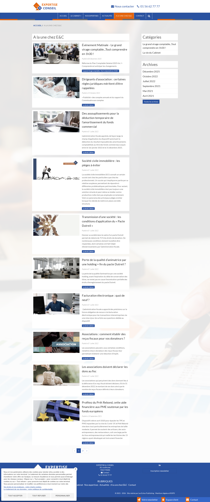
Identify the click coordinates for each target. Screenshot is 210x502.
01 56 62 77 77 (150, 6)
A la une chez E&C (124, 16)
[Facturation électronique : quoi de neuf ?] (56, 303)
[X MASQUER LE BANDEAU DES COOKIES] (75, 469)
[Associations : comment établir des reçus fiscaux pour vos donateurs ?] (56, 342)
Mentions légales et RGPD (165, 493)
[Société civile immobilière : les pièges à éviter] (56, 169)
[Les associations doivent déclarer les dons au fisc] (56, 375)
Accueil (63, 16)
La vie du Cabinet (88, 105)
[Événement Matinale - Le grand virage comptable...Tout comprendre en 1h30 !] (56, 53)
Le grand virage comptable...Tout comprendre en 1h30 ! (100, 71)
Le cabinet (75, 16)
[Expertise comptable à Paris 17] (45, 6)
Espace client (172, 499)
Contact (140, 16)
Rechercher (150, 16)
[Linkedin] (160, 465)
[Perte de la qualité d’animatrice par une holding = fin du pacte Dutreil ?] (56, 268)
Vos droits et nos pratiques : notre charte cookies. (23, 487)
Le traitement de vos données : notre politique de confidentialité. (28, 489)
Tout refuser (39, 496)
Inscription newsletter (159, 471)
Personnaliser (63, 496)
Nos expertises (91, 16)
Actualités (107, 16)
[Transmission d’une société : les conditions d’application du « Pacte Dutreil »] (56, 225)
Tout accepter (15, 496)
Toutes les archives (151, 102)
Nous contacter (124, 6)
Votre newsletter (149, 499)
